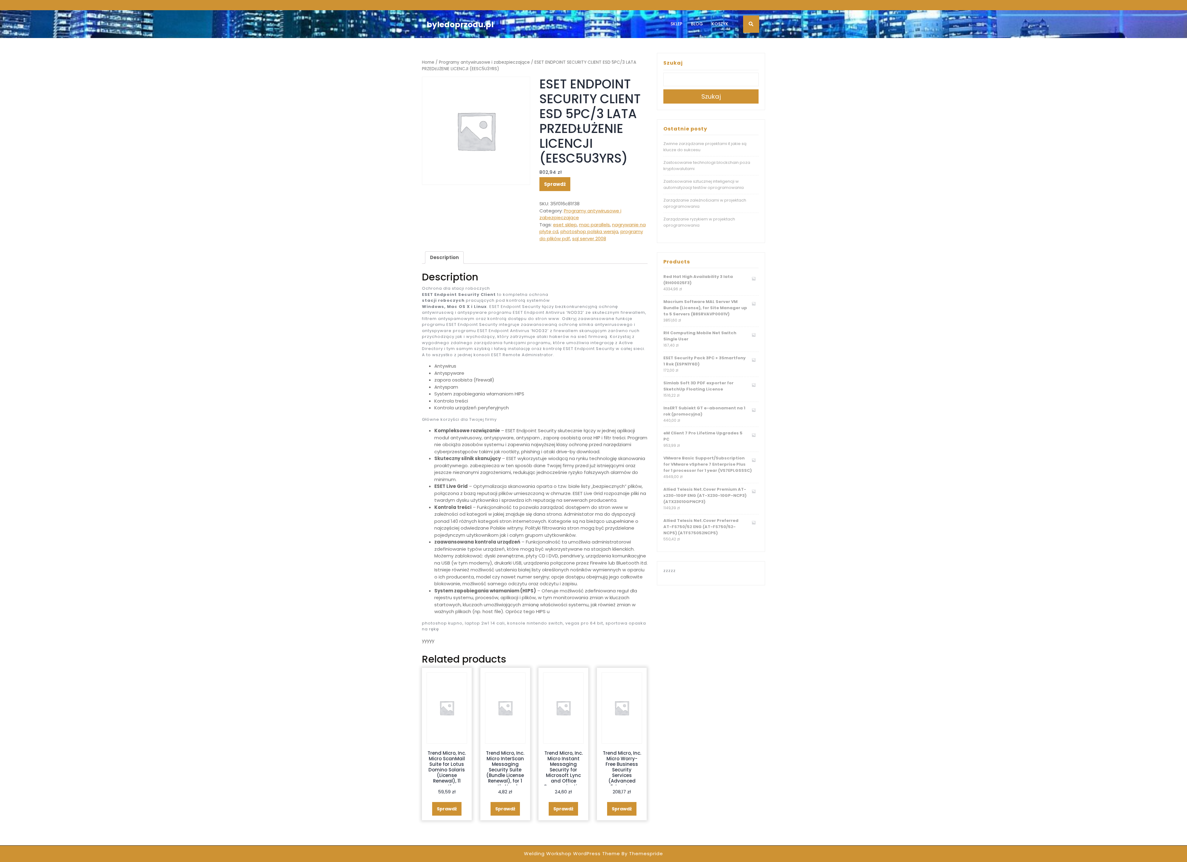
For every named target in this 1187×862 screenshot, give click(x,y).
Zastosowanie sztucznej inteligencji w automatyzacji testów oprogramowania (703, 184)
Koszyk (720, 24)
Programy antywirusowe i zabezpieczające (484, 62)
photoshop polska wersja (589, 231)
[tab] (444, 257)
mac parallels (594, 224)
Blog (697, 24)
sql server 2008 (589, 238)
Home (428, 62)
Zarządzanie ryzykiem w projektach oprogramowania (699, 222)
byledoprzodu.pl (460, 24)
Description (444, 257)
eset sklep (565, 224)
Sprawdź (555, 184)
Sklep (676, 24)
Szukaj (673, 62)
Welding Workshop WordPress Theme (572, 853)
